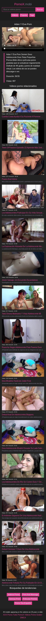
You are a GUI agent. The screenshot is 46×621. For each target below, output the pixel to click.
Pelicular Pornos (30, 599)
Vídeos (15, 15)
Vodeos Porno (14, 595)
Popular (24, 15)
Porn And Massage (30, 595)
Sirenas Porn (14, 599)
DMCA (23, 618)
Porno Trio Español (23, 603)
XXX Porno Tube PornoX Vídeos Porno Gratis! (22, 615)
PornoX (23, 4)
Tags (32, 15)
